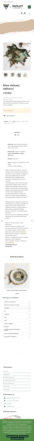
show (29, 13)
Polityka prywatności (9, 377)
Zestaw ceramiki (8, 323)
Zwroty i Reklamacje (9, 383)
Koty (5, 317)
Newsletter (7, 389)
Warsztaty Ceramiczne (10, 301)
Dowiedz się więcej (14, 293)
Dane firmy (7, 386)
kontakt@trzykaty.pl (10, 406)
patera (12, 123)
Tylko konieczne (23, 436)
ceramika (17, 121)
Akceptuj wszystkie (12, 436)
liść (5, 123)
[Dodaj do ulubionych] (24, 294)
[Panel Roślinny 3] (2, 220)
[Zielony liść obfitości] (32, 220)
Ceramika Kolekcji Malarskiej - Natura (12, 330)
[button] (27, 45)
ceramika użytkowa (24, 121)
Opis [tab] (17, 135)
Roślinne (6, 326)
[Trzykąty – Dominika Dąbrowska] (13, 7)
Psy (5, 311)
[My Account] (18, 14)
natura (8, 123)
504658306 (11, 1)
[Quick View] (21, 294)
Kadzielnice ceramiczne (10, 336)
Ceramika (10, 121)
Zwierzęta (6, 314)
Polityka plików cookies (10, 380)
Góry (5, 320)
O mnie (6, 371)
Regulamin (7, 374)
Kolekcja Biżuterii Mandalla (11, 333)
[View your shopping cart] (24, 13)
